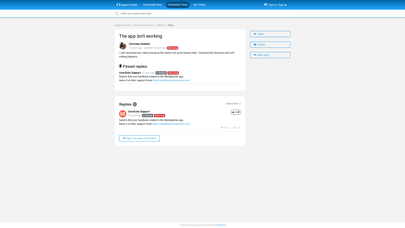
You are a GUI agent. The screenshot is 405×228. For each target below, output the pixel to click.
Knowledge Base (152, 4)
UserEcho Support (130, 72)
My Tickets (199, 4)
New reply (263, 55)
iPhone (160, 25)
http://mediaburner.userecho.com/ (171, 80)
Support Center (129, 4)
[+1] (233, 112)
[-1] (238, 112)
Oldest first (232, 103)
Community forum (143, 25)
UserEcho (221, 225)
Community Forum (178, 4)
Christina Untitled (139, 43)
